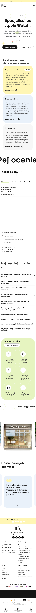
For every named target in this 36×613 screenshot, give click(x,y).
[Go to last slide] (31, 513)
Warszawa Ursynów (24, 550)
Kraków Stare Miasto (25, 556)
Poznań (20, 562)
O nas (19, 568)
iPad (3, 570)
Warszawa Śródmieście (9, 232)
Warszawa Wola (23, 547)
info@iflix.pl (7, 547)
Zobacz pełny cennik (12, 345)
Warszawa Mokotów (24, 552)
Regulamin (27, 595)
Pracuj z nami (21, 574)
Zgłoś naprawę (10, 47)
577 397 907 (7, 242)
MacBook (4, 572)
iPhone (3, 568)
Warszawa (21, 545)
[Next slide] (34, 513)
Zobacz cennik (26, 47)
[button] (18, 275)
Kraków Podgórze (24, 558)
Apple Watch (5, 574)
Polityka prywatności (11, 595)
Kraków (20, 554)
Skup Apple (21, 572)
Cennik (4, 565)
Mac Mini (4, 579)
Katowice (20, 560)
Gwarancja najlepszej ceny (25, 576)
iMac (3, 576)
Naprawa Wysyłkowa (24, 570)
